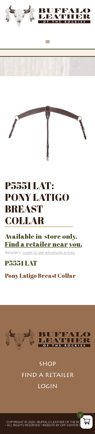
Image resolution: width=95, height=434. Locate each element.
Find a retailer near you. (43, 243)
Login (47, 387)
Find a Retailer (47, 376)
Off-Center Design (75, 425)
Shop (47, 365)
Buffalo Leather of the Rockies (47, 16)
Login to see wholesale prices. (48, 252)
